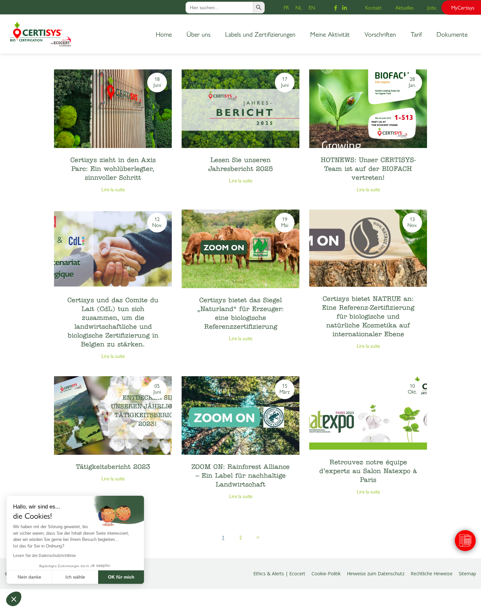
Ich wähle (75, 577)
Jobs (431, 7)
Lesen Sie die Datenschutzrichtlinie (44, 555)
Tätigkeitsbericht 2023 (113, 467)
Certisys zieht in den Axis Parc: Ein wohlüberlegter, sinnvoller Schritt (113, 169)
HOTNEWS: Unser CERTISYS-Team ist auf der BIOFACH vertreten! (368, 169)
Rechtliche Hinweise (432, 573)
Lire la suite (113, 189)
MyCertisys (462, 7)
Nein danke (29, 577)
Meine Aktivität (330, 34)
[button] (14, 599)
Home (164, 34)
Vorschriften (380, 34)
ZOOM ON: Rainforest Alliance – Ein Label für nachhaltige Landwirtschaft (240, 476)
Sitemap (467, 573)
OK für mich (121, 577)
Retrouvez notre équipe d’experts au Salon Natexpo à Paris (368, 471)
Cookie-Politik (326, 573)
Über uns (198, 34)
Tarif (416, 34)
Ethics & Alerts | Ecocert (279, 573)
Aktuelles (404, 7)
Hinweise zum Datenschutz (375, 573)
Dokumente (452, 34)
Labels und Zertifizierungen (260, 34)
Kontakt (373, 7)
